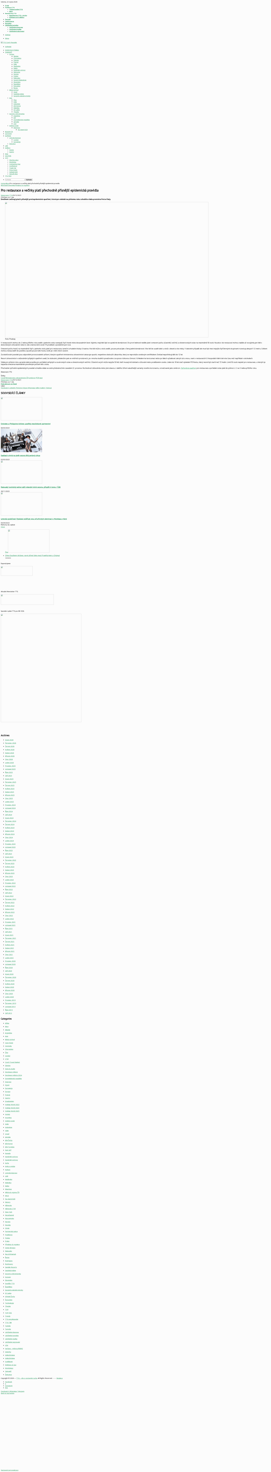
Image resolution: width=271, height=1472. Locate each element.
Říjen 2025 (9, 772)
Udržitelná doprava (16, 27)
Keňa (7, 1163)
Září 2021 (8, 932)
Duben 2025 (9, 792)
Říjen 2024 (9, 811)
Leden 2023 (9, 880)
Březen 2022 (10, 912)
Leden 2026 (9, 762)
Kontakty (8, 23)
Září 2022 (8, 893)
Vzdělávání (9, 1361)
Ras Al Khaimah (10, 1254)
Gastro (11, 152)
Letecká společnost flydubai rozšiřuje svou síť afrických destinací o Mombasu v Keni (34, 519)
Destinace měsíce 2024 (13, 1075)
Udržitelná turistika (11, 25)
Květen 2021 (9, 945)
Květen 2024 (9, 828)
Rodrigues (8, 1261)
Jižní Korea (17, 106)
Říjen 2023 (9, 850)
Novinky (12, 185)
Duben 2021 (9, 948)
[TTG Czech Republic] (9, 42)
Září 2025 (8, 776)
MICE (11, 11)
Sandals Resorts (11, 1267)
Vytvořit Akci (13, 174)
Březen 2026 (10, 756)
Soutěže (8, 156)
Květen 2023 (9, 867)
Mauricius (17, 128)
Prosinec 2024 (10, 805)
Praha (7, 1241)
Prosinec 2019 (10, 1000)
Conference (13, 166)
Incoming (8, 1117)
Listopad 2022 (10, 886)
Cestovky (8, 134)
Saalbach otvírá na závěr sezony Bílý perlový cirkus (20, 455)
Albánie (16, 56)
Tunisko (8, 1326)
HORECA (7, 148)
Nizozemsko (9, 1218)
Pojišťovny (8, 1235)
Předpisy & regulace (22, 185)
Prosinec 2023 (10, 844)
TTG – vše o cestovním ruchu (26, 1378)
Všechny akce (13, 160)
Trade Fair (12, 168)
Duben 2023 (9, 870)
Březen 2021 (10, 951)
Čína (15, 100)
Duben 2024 (9, 831)
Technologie (9, 1303)
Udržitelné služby (15, 29)
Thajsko (16, 112)
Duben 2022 (9, 909)
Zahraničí (8, 52)
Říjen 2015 (9, 1010)
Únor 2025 (9, 798)
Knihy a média (10, 1166)
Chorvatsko (17, 58)
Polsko (16, 76)
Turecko (8, 1329)
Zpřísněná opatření (188, 368)
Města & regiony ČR (12, 1192)
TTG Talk (8, 176)
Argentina (17, 116)
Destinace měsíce (11, 1072)
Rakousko (17, 78)
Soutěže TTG (10, 1283)
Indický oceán (14, 126)
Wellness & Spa (10, 1365)
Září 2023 (8, 854)
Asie (10, 98)
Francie (16, 62)
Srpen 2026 (9, 740)
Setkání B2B (13, 172)
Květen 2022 (9, 906)
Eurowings (17, 142)
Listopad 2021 (10, 925)
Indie (15, 102)
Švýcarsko (17, 86)
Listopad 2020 (10, 964)
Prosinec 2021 (10, 922)
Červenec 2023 (10, 860)
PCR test (39, 378)
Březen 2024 (10, 834)
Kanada (7, 1153)
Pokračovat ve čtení (9, 384)
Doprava (8, 136)
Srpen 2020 (9, 974)
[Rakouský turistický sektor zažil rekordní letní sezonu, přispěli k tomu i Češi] (21, 483)
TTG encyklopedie (11, 1319)
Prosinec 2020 (10, 961)
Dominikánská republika (22, 120)
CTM (6, 1059)
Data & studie (10, 1069)
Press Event (13, 170)
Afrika (7, 1023)
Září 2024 (8, 815)
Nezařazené (9, 1215)
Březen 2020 (10, 990)
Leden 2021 (9, 958)
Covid (3, 378)
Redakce (60, 1378)
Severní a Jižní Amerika (16, 114)
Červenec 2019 (10, 1003)
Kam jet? (8, 1150)
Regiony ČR (9, 132)
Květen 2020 (9, 984)
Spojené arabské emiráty (22, 96)
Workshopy (9, 1368)
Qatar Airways (10, 1248)
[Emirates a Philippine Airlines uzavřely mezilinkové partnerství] (21, 420)
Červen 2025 (9, 785)
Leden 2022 (9, 919)
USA (15, 124)
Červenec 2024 (10, 821)
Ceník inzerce (9, 21)
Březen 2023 (10, 873)
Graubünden (9, 1101)
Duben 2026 (9, 753)
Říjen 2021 (9, 928)
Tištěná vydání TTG (16, 9)
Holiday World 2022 (12, 1104)
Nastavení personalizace (9, 1470)
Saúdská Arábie (19, 94)
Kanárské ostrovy (19, 70)
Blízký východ (13, 90)
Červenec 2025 (10, 782)
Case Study (9, 1043)
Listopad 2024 (10, 808)
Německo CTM (10, 1209)
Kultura (7, 1170)
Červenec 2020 (10, 977)
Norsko (16, 74)
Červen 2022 (9, 902)
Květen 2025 (9, 789)
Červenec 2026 (10, 743)
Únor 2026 (9, 759)
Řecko (16, 88)
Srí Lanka (17, 110)
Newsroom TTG (7, 195)
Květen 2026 (9, 749)
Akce (7, 183)
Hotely (11, 150)
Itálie (15, 64)
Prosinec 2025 (10, 766)
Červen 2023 (9, 863)
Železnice (12, 144)
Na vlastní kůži (23, 130)
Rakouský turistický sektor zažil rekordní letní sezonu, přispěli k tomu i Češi (31, 487)
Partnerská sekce (11, 1231)
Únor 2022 (9, 915)
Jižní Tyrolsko (9, 1147)
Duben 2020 (9, 987)
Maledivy (16, 108)
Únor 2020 (9, 993)
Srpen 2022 (9, 896)
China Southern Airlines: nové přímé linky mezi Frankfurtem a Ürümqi (32, 555)
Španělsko (17, 84)
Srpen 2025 (9, 779)
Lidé (6, 146)
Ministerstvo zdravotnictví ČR (17, 378)
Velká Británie (10, 1355)
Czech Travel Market (12, 1062)
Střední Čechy (10, 1296)
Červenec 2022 (10, 899)
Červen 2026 (9, 746)
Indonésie (17, 104)
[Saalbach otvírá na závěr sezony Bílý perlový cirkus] (21, 451)
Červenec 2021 (10, 938)
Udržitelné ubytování (16, 31)
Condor (16, 140)
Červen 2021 (9, 941)
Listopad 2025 (10, 769)
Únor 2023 (9, 876)
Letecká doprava (15, 138)
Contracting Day (14, 164)
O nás (7, 5)
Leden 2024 (9, 841)
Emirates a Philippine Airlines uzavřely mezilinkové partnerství (25, 423)
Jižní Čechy (8, 1140)
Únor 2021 (9, 954)
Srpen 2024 (9, 818)
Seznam (8, 1277)
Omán (7, 1228)
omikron (32, 378)
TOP (6, 1309)
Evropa (11, 54)
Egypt (7, 1085)
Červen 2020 (9, 980)
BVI (15, 118)
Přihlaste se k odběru (16, 17)
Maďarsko (17, 66)
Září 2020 (8, 971)
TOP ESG (8, 1313)
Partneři (8, 19)
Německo (17, 72)
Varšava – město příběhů (14, 1348)
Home (3, 183)
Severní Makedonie (20, 80)
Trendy (7, 1316)
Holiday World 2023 (12, 1108)
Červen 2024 (9, 824)
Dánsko (16, 60)
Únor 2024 (9, 837)
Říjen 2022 (9, 889)
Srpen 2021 (9, 935)
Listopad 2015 (10, 1006)
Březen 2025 (10, 795)
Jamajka (16, 122)
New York (8, 1212)
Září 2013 (8, 1013)
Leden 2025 (9, 802)
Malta (15, 68)
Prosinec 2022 (10, 883)
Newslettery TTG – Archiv (18, 15)
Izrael (15, 92)
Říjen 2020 (9, 967)
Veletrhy (8, 1352)
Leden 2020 (9, 997)
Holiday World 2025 (12, 1111)
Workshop (12, 162)
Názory (7, 1202)
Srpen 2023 (9, 857)
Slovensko (17, 82)
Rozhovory (9, 1264)
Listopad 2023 (10, 847)
